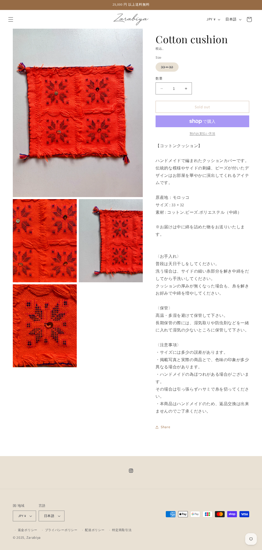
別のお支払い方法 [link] (202, 133)
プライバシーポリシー (61, 530)
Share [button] (165, 427)
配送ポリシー (94, 530)
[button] (10, 19)
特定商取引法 (122, 530)
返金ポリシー (27, 530)
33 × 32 (169, 68)
